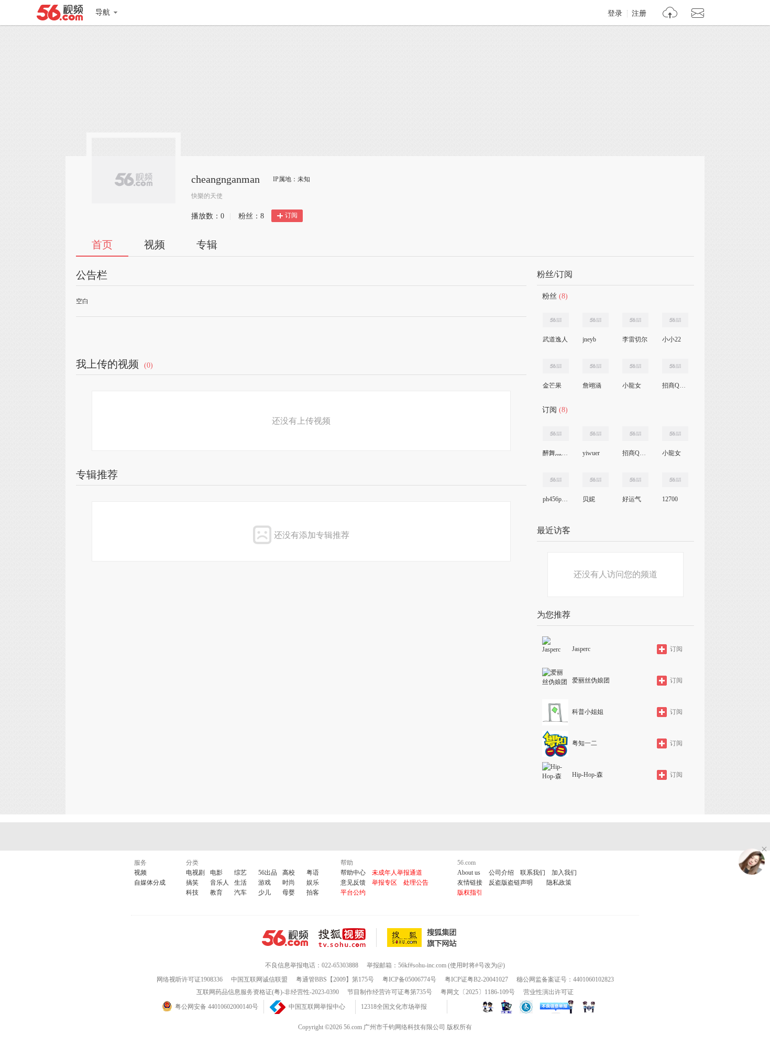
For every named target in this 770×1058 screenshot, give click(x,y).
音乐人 (219, 882)
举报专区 (384, 882)
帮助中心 (353, 872)
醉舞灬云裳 (555, 453)
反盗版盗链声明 (511, 882)
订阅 (291, 215)
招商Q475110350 (674, 385)
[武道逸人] (556, 320)
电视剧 (195, 872)
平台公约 (353, 892)
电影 (216, 872)
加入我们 (564, 872)
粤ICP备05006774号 (409, 979)
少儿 (264, 892)
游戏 (264, 882)
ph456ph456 (555, 499)
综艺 (240, 872)
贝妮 (588, 499)
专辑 (206, 244)
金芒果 (552, 385)
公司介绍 (501, 872)
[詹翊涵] (595, 366)
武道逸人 (555, 339)
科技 (192, 892)
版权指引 (469, 892)
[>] (670, 14)
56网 (285, 938)
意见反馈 (353, 882)
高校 (288, 872)
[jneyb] (595, 320)
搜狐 (423, 937)
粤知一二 (584, 743)
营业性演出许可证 (548, 992)
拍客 (312, 892)
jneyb (589, 339)
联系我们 (532, 872)
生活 (240, 882)
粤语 (312, 872)
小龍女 (631, 385)
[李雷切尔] (635, 320)
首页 (102, 244)
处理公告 (415, 882)
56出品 (267, 872)
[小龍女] (635, 366)
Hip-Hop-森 (587, 774)
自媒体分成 (150, 882)
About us (468, 872)
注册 (639, 13)
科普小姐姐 (587, 711)
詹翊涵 (591, 385)
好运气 (631, 499)
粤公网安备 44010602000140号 (216, 1006)
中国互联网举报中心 (317, 1006)
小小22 (671, 339)
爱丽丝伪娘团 (591, 680)
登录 (615, 13)
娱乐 (312, 882)
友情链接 (469, 882)
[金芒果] (556, 366)
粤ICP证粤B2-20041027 (476, 979)
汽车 (240, 892)
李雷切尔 (634, 339)
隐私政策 (558, 882)
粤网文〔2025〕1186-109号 (478, 992)
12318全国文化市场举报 (394, 1006)
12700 (670, 499)
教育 (216, 892)
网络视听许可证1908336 (190, 979)
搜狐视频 (347, 937)
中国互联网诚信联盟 (259, 979)
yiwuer (591, 453)
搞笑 (192, 882)
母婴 (288, 892)
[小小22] (675, 320)
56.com (60, 15)
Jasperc (581, 649)
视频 (154, 244)
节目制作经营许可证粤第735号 (389, 992)
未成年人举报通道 (397, 872)
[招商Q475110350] (675, 366)
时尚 (288, 882)
